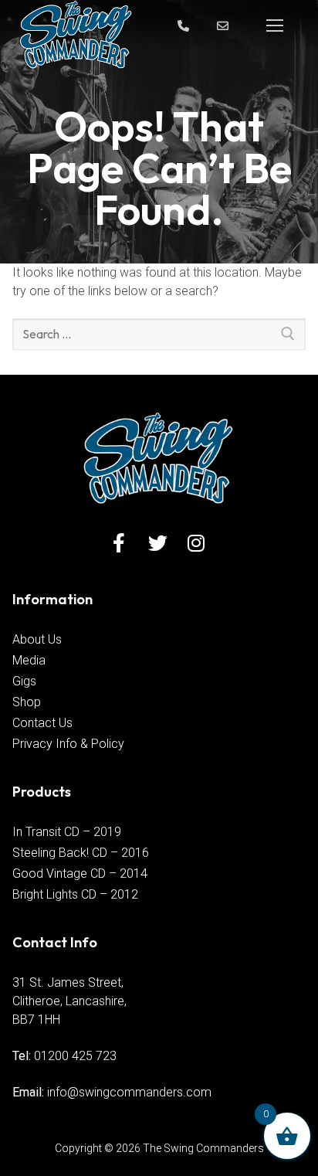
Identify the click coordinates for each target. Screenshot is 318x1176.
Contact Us (42, 722)
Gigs (24, 681)
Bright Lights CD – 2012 (75, 894)
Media (29, 660)
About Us (37, 639)
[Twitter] (157, 542)
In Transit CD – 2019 (66, 831)
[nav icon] (274, 25)
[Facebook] (119, 542)
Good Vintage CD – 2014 (79, 873)
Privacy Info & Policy (68, 743)
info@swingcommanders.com (129, 1092)
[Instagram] (196, 542)
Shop (26, 702)
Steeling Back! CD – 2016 (80, 852)
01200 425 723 (75, 1056)
